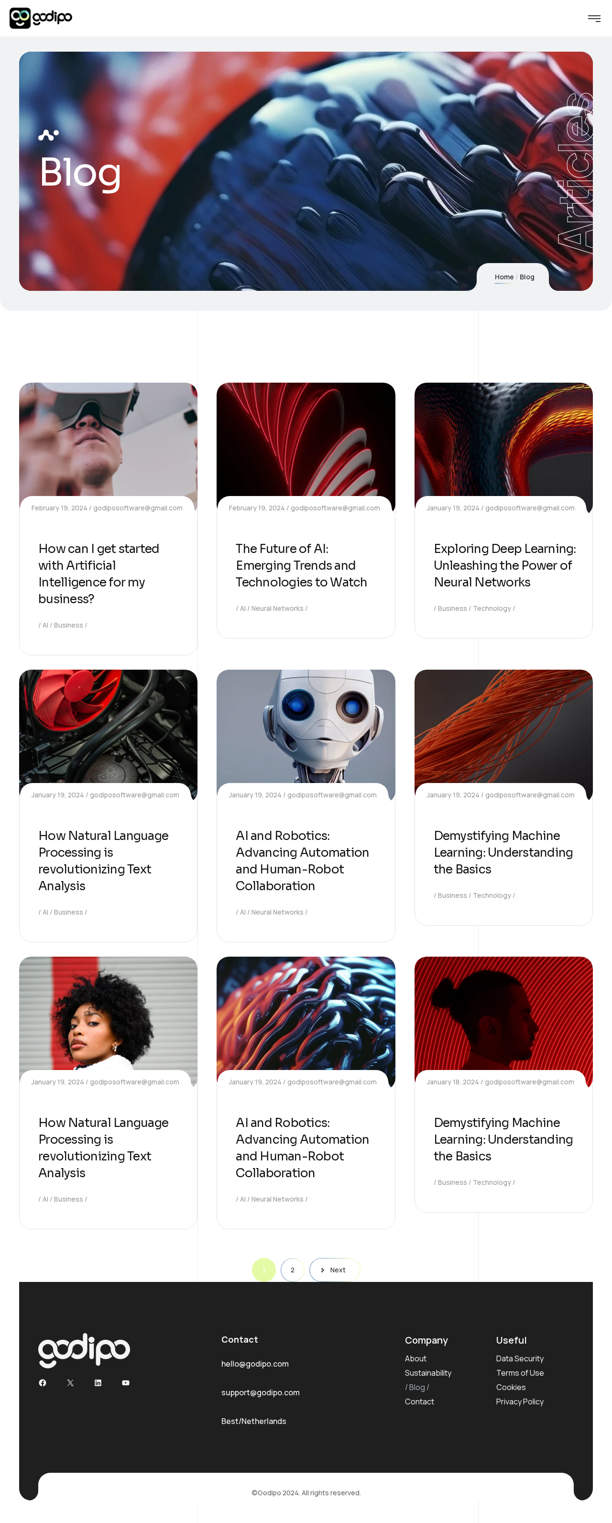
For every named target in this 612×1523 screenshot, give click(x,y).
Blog (417, 1387)
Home (504, 276)
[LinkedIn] (98, 1383)
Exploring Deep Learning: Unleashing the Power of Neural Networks (505, 565)
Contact (419, 1401)
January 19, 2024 (453, 507)
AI (45, 624)
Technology (492, 608)
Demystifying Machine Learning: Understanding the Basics (503, 852)
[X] (70, 1383)
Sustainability (428, 1373)
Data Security (520, 1358)
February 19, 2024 (59, 507)
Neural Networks (277, 608)
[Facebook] (42, 1383)
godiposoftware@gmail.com (138, 507)
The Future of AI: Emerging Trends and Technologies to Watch (301, 565)
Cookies (511, 1387)
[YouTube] (125, 1383)
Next (338, 1269)
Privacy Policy (520, 1401)
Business (68, 624)
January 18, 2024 (453, 1081)
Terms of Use (520, 1373)
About (415, 1358)
